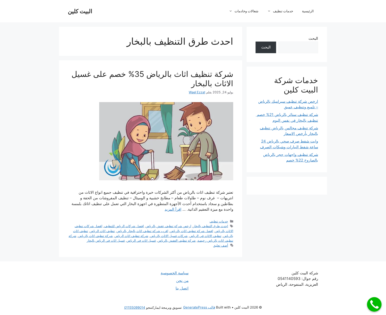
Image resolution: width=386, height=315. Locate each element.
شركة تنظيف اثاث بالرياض (95, 236)
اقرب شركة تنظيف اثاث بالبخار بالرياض (142, 231)
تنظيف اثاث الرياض (102, 231)
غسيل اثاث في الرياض (141, 240)
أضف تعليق (220, 245)
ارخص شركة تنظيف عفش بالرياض (168, 226)
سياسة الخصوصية (175, 273)
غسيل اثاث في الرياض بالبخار (106, 240)
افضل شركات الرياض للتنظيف (124, 226)
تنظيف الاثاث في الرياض (205, 236)
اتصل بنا (182, 288)
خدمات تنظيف (283, 11)
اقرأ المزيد (173, 209)
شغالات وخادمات (246, 11)
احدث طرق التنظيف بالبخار (210, 226)
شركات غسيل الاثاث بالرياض (169, 236)
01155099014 (134, 307)
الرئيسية (308, 11)
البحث (313, 38)
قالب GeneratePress (199, 307)
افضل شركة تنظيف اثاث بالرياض (191, 231)
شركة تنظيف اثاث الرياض (131, 236)
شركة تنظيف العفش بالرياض (177, 240)
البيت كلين (80, 11)
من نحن (182, 280)
